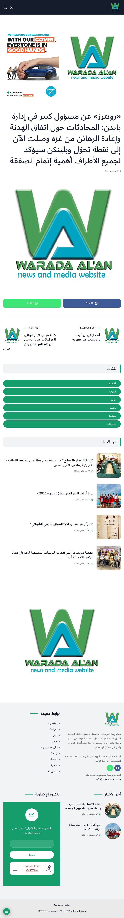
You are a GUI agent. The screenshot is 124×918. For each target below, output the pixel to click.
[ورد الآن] (115, 7)
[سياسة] (62, 416)
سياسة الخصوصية (62, 904)
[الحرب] (62, 391)
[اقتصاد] (62, 383)
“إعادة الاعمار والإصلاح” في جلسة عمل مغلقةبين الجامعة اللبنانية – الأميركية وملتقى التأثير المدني (49, 462)
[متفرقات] (62, 424)
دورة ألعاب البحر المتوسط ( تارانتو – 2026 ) (65, 493)
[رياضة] (62, 407)
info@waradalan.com (108, 779)
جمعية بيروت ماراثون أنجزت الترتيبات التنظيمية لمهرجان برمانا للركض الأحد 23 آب (52, 555)
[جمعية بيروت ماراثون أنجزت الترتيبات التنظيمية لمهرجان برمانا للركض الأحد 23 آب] (109, 558)
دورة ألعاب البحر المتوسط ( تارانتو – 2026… (85, 827)
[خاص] (62, 399)
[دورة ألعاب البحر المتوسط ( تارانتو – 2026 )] (109, 496)
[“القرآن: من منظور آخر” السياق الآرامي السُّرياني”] (109, 527)
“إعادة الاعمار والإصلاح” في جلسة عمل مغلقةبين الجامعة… (82, 806)
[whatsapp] (110, 768)
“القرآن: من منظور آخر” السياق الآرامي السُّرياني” (61, 524)
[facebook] (117, 768)
